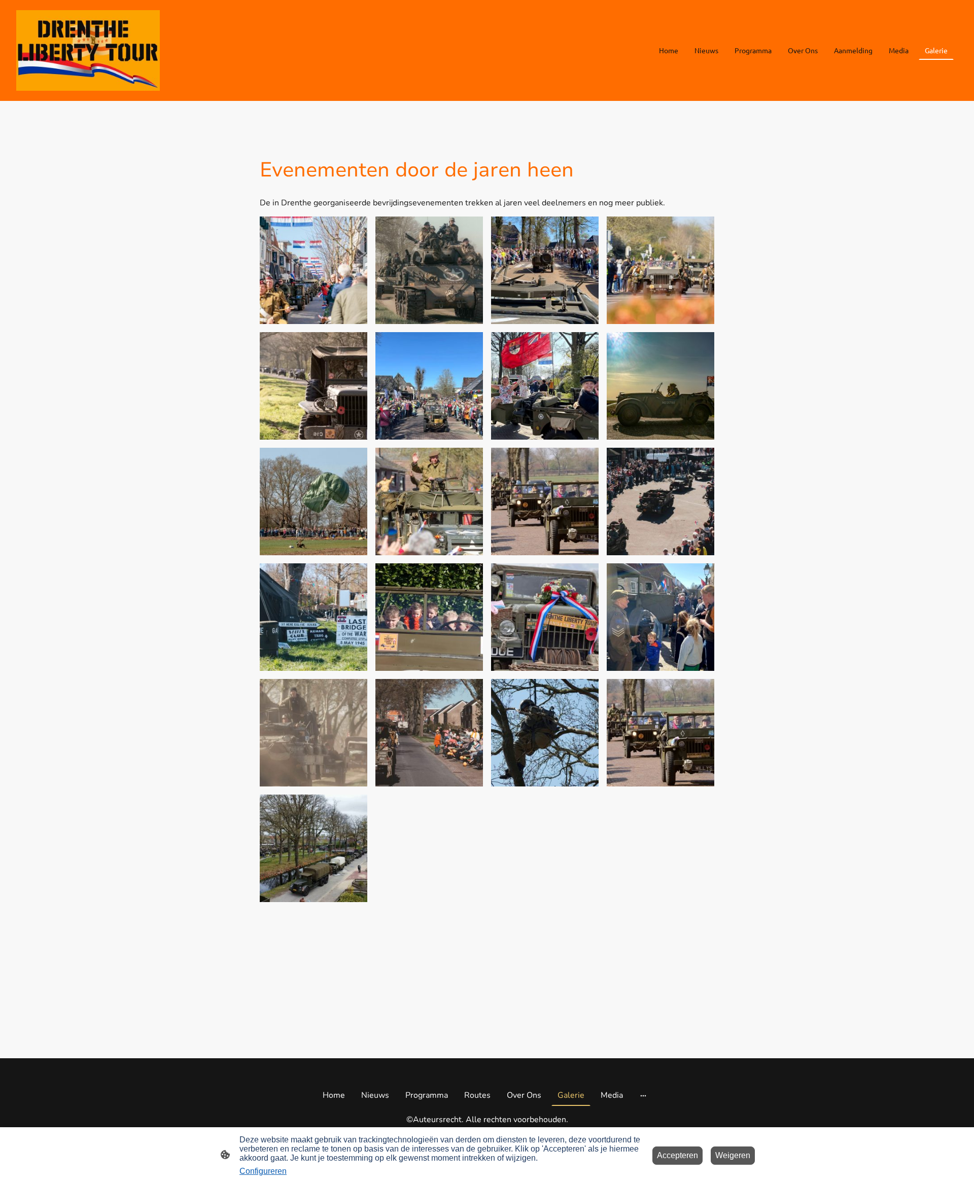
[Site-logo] (88, 50)
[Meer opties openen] (643, 1095)
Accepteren (677, 1155)
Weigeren (732, 1155)
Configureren (263, 1171)
